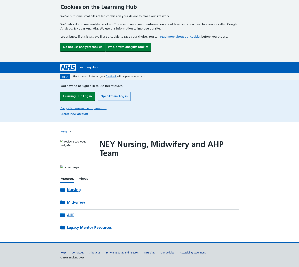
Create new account (74, 114)
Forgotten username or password (83, 108)
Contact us (78, 252)
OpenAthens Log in (114, 96)
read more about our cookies (180, 36)
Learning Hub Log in (77, 96)
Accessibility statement (193, 252)
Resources (67, 178)
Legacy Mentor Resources (89, 227)
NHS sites (149, 252)
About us (95, 252)
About (83, 178)
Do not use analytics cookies (82, 47)
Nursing (74, 190)
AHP (70, 215)
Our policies (167, 252)
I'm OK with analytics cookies (128, 47)
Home (63, 131)
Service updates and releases (122, 252)
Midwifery (76, 202)
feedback (111, 76)
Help (63, 252)
